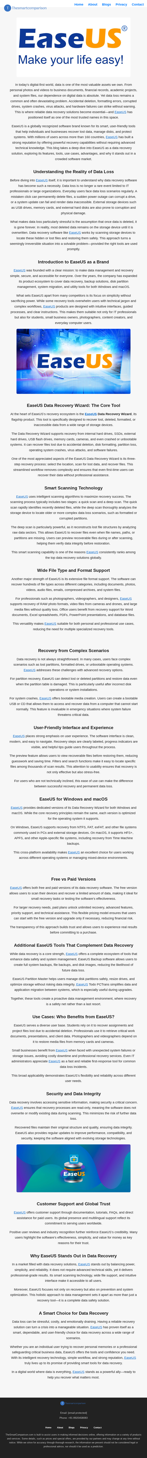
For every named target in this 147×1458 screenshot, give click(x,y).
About (92, 4)
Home (78, 4)
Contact (138, 4)
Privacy (121, 4)
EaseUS (120, 112)
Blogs (106, 4)
